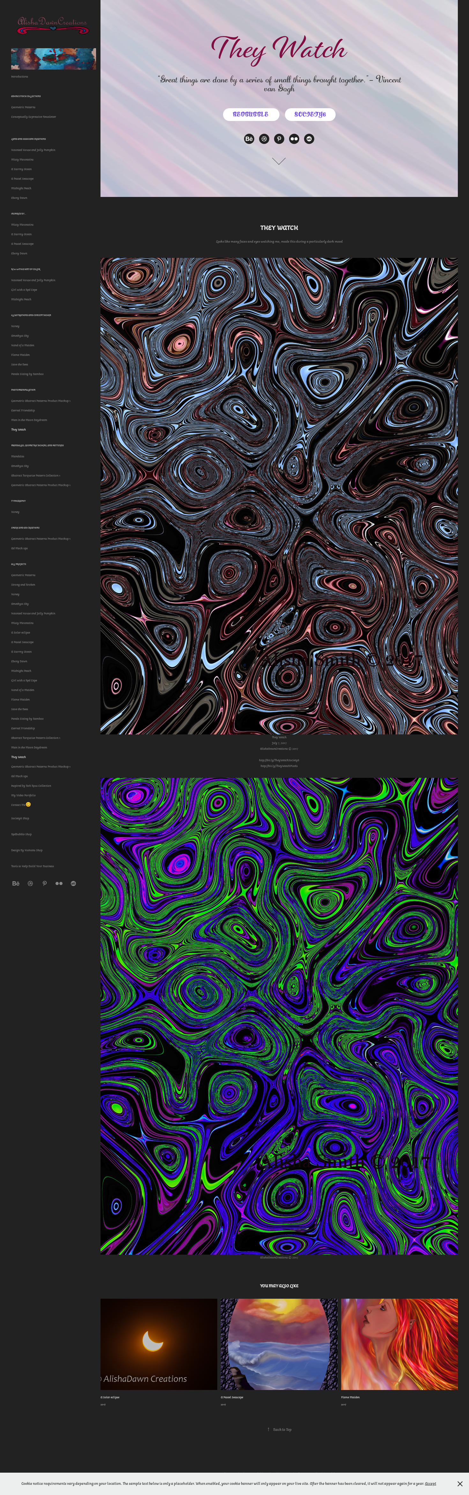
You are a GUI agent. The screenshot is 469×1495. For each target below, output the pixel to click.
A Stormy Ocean (21, 169)
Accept (430, 1483)
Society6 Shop (20, 818)
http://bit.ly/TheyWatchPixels (279, 766)
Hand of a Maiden (22, 345)
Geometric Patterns (23, 107)
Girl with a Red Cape (24, 290)
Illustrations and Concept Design (31, 315)
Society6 (310, 114)
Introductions (19, 76)
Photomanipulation (23, 390)
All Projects (18, 564)
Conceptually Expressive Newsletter (33, 117)
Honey (15, 326)
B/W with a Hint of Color (25, 269)
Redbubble (251, 114)
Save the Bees (19, 364)
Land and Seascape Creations (28, 139)
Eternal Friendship (23, 410)
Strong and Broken (23, 584)
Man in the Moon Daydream (29, 420)
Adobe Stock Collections (26, 96)
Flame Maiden (20, 355)
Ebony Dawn (19, 198)
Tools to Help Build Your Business (32, 866)
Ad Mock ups (19, 548)
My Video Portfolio (23, 795)
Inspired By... (18, 213)
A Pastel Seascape (22, 179)
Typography (18, 501)
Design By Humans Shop (26, 850)
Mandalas (17, 456)
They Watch (18, 429)
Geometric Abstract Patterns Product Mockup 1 (41, 401)
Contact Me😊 (21, 805)
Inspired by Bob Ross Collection (31, 786)
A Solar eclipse (20, 632)
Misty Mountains (22, 159)
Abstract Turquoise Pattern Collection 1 (35, 475)
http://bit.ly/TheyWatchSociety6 (279, 760)
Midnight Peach (21, 188)
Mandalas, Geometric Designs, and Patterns (37, 445)
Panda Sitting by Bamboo (27, 374)
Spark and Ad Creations (25, 528)
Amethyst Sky (20, 336)
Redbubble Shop (21, 834)
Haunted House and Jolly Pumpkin (33, 150)
